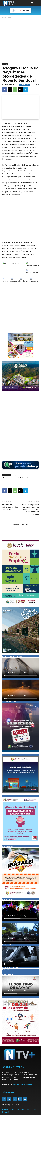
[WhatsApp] (15, 89)
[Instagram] (9, 1099)
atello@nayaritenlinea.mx (23, 1084)
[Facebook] (4, 89)
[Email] (20, 89)
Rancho (24, 475)
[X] (10, 89)
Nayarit (10, 17)
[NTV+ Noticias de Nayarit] (9, 3)
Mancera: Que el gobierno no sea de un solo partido (10, 507)
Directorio (5, 1112)
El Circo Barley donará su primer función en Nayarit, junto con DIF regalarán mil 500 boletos (30, 509)
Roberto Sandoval (22, 478)
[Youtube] (25, 1099)
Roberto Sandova (8, 478)
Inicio (4, 17)
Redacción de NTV (11, 84)
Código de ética (8, 1109)
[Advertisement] (20, 41)
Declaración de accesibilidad (26, 1109)
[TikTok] (15, 1099)
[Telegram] (25, 89)
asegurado (16, 475)
